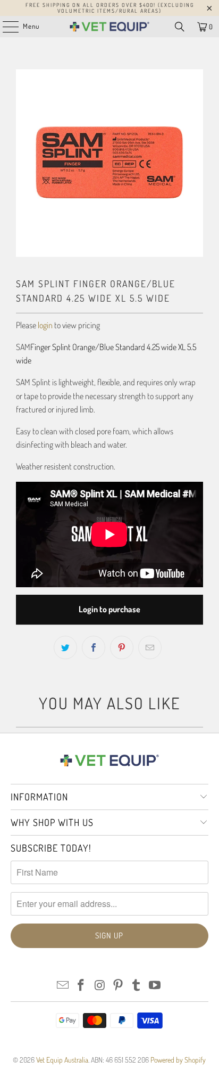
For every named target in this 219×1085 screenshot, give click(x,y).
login (45, 325)
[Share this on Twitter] (65, 647)
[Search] (180, 26)
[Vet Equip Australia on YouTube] (155, 985)
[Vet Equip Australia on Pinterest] (118, 985)
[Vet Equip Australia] (109, 26)
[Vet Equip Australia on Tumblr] (137, 985)
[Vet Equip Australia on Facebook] (81, 985)
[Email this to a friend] (150, 647)
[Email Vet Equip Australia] (63, 985)
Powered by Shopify (178, 1059)
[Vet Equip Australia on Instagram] (100, 985)
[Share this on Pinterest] (121, 647)
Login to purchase (109, 609)
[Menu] (5, 26)
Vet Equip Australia (62, 1059)
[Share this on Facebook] (93, 647)
